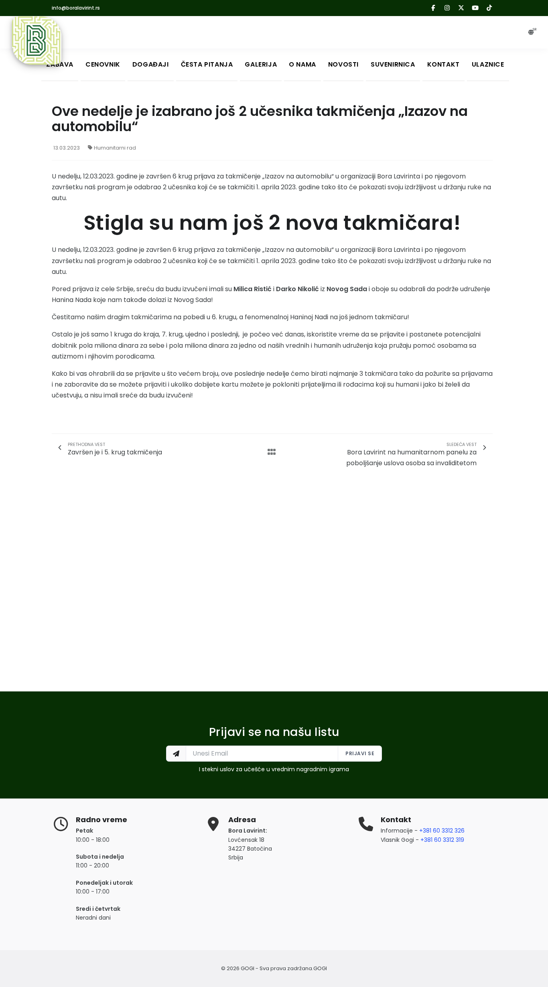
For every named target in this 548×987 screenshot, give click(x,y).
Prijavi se (359, 753)
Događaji (150, 64)
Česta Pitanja (207, 64)
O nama (302, 64)
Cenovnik (102, 64)
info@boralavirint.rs (76, 7)
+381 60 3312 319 (442, 840)
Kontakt (443, 64)
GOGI (320, 968)
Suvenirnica (393, 64)
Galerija (261, 64)
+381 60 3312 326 (442, 831)
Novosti (343, 64)
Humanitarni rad (115, 148)
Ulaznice (488, 64)
